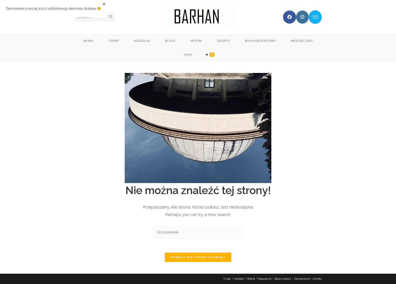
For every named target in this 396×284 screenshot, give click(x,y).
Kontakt (239, 278)
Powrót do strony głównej (198, 257)
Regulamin (265, 278)
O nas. (227, 278)
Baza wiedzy (283, 278)
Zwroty (317, 278)
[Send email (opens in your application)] (315, 17)
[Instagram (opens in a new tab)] (302, 17)
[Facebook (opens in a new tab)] (289, 17)
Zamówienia (302, 278)
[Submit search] (110, 17)
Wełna (251, 278)
